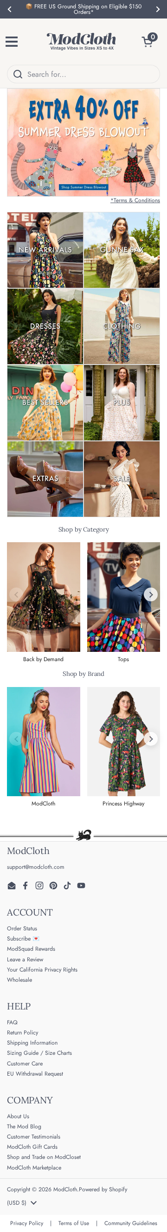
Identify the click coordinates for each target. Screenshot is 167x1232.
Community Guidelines (130, 1223)
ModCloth (65, 1189)
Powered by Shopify (103, 1189)
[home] (81, 41)
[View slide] (83, 142)
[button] (150, 41)
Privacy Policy (26, 1223)
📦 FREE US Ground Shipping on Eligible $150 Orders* (83, 9)
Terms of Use (73, 1223)
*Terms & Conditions (135, 200)
